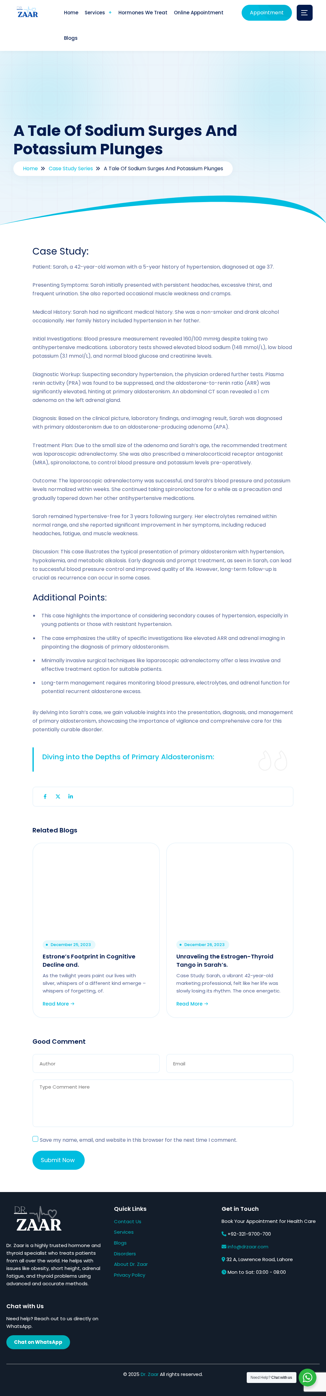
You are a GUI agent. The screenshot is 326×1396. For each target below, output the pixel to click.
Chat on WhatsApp (38, 1342)
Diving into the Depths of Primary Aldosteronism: (128, 757)
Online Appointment (198, 12)
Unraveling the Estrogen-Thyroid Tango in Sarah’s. (224, 960)
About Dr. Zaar (131, 1264)
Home (71, 12)
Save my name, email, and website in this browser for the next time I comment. (138, 1140)
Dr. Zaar (150, 1374)
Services (95, 12)
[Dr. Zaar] (26, 13)
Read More (56, 1003)
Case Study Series (71, 168)
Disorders (125, 1253)
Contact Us (127, 1221)
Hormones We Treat (142, 12)
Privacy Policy (129, 1275)
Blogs (71, 38)
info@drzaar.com (248, 1246)
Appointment (267, 12)
